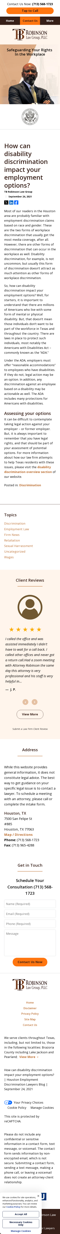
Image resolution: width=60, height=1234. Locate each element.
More (50, 21)
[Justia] (42, 1197)
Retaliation (12, 540)
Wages (9, 557)
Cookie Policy (17, 1108)
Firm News (12, 535)
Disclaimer (30, 1008)
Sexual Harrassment (18, 546)
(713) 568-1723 (28, 840)
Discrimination (30, 485)
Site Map (30, 1019)
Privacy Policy (30, 1014)
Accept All (21, 1214)
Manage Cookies (42, 1108)
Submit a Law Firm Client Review (30, 728)
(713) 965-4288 (23, 845)
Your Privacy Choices (28, 1102)
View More (30, 714)
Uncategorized (14, 551)
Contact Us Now (30, 962)
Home (10, 21)
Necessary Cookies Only (21, 1223)
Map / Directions (18, 834)
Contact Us (30, 21)
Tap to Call (30, 11)
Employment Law (16, 529)
